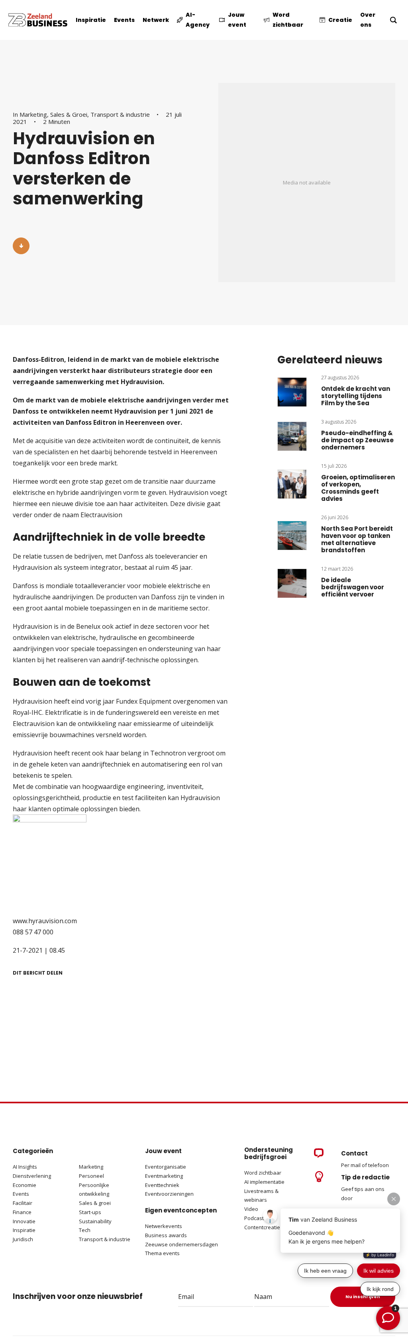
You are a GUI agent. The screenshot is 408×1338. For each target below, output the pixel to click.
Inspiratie (24, 1230)
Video (251, 1208)
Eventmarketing (164, 1175)
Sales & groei (95, 1203)
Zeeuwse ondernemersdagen (181, 1244)
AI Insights (25, 1166)
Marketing (33, 114)
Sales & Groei (68, 114)
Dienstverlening (32, 1175)
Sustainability (95, 1221)
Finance (22, 1212)
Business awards (166, 1235)
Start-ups (90, 1212)
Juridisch (23, 1239)
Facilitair (22, 1203)
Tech (84, 1230)
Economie (24, 1185)
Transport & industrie (120, 114)
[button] (21, 245)
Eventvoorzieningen (169, 1193)
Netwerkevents (163, 1226)
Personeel (91, 1175)
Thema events (162, 1253)
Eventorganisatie (165, 1166)
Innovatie (24, 1221)
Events (21, 1193)
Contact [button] (354, 1153)
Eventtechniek (162, 1185)
